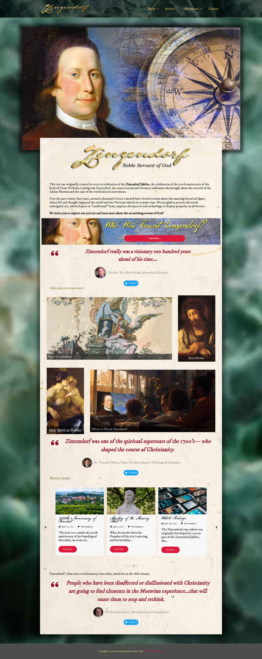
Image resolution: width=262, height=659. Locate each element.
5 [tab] (137, 565)
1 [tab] (124, 565)
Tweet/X (133, 283)
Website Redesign (71, 518)
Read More (67, 550)
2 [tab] (127, 565)
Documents (192, 9)
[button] (45, 527)
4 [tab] (134, 565)
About (151, 9)
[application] (157, 9)
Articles (170, 9)
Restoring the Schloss (177, 518)
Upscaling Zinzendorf (125, 518)
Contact (213, 9)
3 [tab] (131, 565)
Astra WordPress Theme (153, 651)
